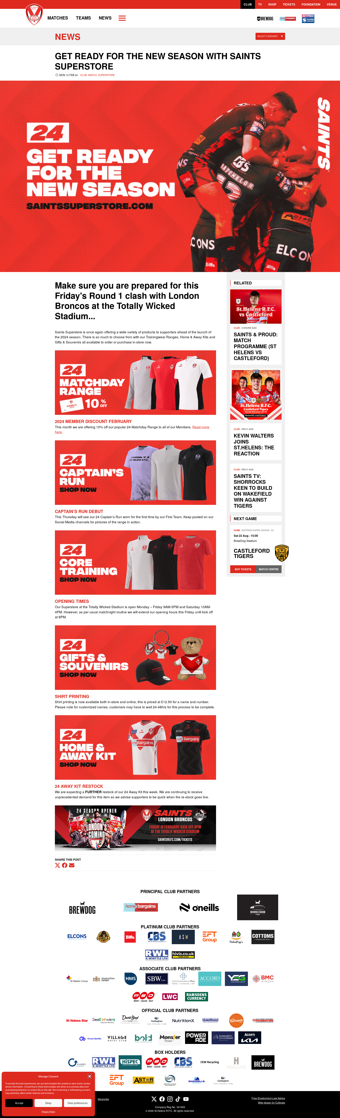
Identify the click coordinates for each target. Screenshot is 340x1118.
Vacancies (103, 1099)
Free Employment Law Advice (268, 1098)
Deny (48, 1103)
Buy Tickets (243, 569)
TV (260, 4)
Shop (272, 4)
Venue (332, 4)
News (105, 18)
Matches (57, 18)
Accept (19, 1103)
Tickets (289, 4)
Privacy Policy (48, 1111)
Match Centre (269, 569)
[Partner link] (82, 907)
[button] (89, 1076)
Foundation (311, 4)
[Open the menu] (122, 19)
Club (248, 4)
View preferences (77, 1103)
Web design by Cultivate (271, 1102)
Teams (83, 18)
